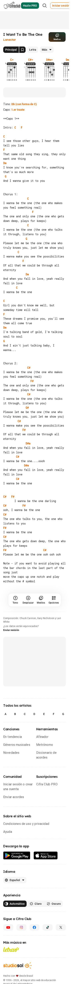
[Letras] (11, 949)
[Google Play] (16, 855)
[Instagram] (21, 927)
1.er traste (18, 109)
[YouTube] (8, 927)
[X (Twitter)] (61, 927)
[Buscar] (45, 6)
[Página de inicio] (12, 5)
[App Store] (46, 855)
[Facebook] (35, 927)
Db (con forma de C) (24, 104)
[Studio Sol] (17, 965)
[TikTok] (48, 927)
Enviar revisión (11, 630)
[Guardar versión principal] (22, 49)
